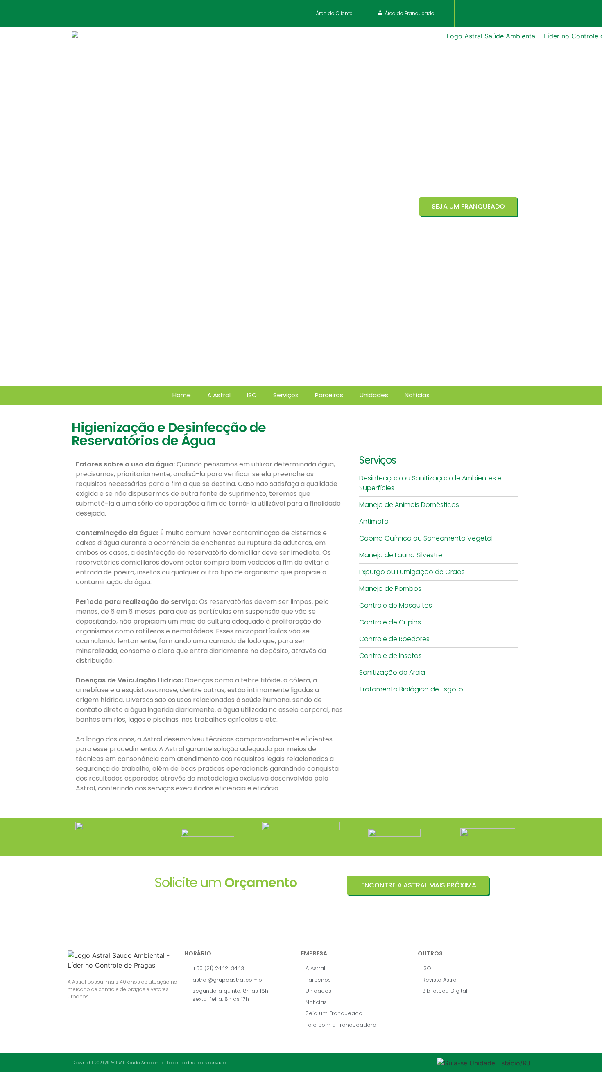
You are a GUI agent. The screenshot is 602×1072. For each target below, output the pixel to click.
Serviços (286, 395)
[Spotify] (516, 13)
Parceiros (329, 395)
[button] (333, 13)
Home (181, 395)
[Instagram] (486, 13)
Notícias (417, 395)
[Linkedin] (501, 13)
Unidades (374, 395)
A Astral (219, 395)
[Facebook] (471, 13)
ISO (252, 395)
